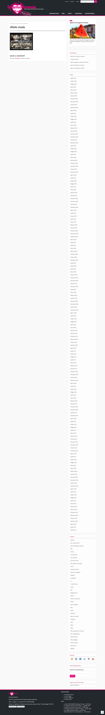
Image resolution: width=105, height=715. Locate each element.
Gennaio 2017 (73, 368)
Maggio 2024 (73, 151)
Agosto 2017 (73, 348)
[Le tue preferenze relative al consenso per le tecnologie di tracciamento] (102, 712)
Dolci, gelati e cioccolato (76, 563)
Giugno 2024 (73, 148)
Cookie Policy (21, 706)
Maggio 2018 (73, 321)
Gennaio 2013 (73, 509)
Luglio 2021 (73, 242)
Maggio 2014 (73, 462)
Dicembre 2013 (74, 477)
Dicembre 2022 (74, 198)
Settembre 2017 (74, 345)
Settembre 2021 (74, 236)
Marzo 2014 (73, 468)
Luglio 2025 (73, 113)
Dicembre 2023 (74, 163)
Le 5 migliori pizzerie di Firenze (71, 710)
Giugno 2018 (73, 318)
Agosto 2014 (73, 453)
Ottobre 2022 (73, 204)
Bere (63, 13)
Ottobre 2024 (73, 139)
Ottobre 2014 (73, 448)
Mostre (72, 595)
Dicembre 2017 (74, 336)
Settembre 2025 (74, 107)
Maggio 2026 (73, 84)
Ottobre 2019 (73, 283)
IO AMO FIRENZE (13, 693)
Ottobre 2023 (73, 169)
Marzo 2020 (73, 272)
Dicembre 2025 (74, 98)
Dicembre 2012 (74, 512)
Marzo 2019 (73, 292)
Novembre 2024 (74, 137)
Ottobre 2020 (73, 257)
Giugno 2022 (73, 216)
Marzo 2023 (73, 189)
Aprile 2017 (73, 360)
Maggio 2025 (73, 119)
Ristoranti (72, 613)
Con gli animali (73, 554)
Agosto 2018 (73, 313)
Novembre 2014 (74, 445)
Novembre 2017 (74, 339)
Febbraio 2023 (73, 192)
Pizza (71, 607)
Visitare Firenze (89, 13)
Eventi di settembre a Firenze (77, 65)
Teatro (71, 625)
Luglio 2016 (73, 386)
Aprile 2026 (73, 87)
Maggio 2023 (73, 184)
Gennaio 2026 (73, 95)
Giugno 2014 (73, 459)
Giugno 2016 (73, 389)
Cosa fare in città (74, 560)
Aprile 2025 (73, 122)
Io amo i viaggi (67, 696)
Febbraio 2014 (73, 471)
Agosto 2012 (73, 524)
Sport (71, 622)
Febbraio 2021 (73, 251)
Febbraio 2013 (73, 506)
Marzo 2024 (73, 157)
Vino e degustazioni (75, 634)
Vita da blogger (73, 639)
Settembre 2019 (74, 286)
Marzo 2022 (73, 222)
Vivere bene (78, 13)
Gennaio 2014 (73, 474)
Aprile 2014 (73, 465)
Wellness (72, 648)
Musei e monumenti (75, 598)
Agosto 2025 (73, 110)
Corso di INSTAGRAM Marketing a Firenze (74, 704)
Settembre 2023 (74, 172)
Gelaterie (72, 575)
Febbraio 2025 (73, 128)
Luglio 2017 (73, 351)
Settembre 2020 (74, 260)
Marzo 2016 (73, 398)
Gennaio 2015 (73, 439)
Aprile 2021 (73, 245)
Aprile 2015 (73, 430)
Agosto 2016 (73, 383)
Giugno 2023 (73, 181)
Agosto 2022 (73, 210)
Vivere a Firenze (74, 642)
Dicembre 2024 (74, 134)
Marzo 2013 (73, 503)
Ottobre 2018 (73, 307)
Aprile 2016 (73, 395)
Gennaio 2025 (73, 131)
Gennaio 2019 (73, 298)
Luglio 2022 (73, 213)
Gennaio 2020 (73, 274)
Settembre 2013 (74, 486)
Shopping (72, 619)
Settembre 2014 (74, 450)
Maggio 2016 (73, 392)
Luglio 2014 (73, 456)
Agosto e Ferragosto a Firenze (79, 22)
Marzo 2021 (73, 248)
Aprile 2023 (73, 186)
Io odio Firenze (73, 584)
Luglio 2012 (73, 527)
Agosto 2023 (73, 175)
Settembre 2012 (74, 521)
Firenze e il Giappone (75, 572)
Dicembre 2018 (74, 301)
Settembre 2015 (74, 415)
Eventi (70, 13)
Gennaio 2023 (73, 195)
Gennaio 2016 (73, 404)
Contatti (77, 1)
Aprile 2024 (73, 154)
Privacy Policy (13, 706)
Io (70, 581)
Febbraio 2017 (73, 365)
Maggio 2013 (73, 497)
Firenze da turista (74, 569)
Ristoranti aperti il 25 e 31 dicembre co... (73, 711)
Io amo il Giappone (68, 697)
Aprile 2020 (73, 269)
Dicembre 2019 (74, 277)
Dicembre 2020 (74, 254)
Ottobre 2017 (73, 342)
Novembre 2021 (74, 233)
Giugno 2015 (73, 424)
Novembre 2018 (74, 304)
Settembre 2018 (74, 310)
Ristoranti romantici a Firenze (77, 56)
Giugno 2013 (73, 494)
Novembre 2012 (74, 515)
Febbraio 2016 (73, 401)
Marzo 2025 (73, 125)
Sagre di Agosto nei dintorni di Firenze (79, 62)
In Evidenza (73, 578)
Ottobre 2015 (73, 412)
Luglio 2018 (73, 316)
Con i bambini (73, 557)
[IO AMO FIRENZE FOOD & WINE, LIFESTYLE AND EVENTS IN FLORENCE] (9, 14)
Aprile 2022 (73, 219)
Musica (72, 601)
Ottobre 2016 (73, 377)
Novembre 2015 (74, 409)
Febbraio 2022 (73, 225)
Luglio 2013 (73, 492)
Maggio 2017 (73, 357)
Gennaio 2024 (73, 160)
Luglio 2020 (73, 263)
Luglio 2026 (73, 78)
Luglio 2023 (73, 178)
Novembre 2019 (74, 280)
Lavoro (72, 587)
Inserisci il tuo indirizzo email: (77, 669)
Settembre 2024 (74, 142)
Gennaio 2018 (73, 333)
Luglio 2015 (73, 421)
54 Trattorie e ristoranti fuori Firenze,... (73, 705)
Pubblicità (72, 1)
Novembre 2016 (74, 374)
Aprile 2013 (73, 500)
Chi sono (67, 1)
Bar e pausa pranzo (74, 543)
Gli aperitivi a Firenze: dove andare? (72, 707)
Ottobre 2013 (73, 483)
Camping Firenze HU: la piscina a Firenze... (74, 708)
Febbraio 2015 (73, 436)
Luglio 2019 (73, 289)
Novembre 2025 (74, 101)
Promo (72, 610)
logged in (18, 58)
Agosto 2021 (73, 239)
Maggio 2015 (73, 427)
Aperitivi (72, 540)
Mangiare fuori (54, 13)
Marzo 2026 (73, 90)
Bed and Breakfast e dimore (77, 546)
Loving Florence (68, 699)
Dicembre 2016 (74, 371)
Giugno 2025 (73, 116)
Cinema (72, 551)
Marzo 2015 (73, 433)
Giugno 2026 (73, 81)
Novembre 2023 (74, 166)
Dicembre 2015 (74, 406)
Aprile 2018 (73, 324)
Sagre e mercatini (74, 616)
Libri (71, 590)
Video (71, 628)
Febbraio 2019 (73, 295)
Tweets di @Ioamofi (74, 685)
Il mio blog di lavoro (69, 694)
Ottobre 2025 (73, 104)
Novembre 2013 (74, 480)
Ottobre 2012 (73, 518)
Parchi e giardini (74, 604)
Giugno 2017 (73, 354)
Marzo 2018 (73, 327)
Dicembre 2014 (74, 442)
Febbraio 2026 (73, 93)
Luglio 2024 (73, 145)
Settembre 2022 (74, 207)
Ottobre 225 (73, 530)
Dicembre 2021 (74, 230)
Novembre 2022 (74, 201)
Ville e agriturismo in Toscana (77, 631)
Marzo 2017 (73, 362)
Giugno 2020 (73, 266)
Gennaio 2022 (73, 228)
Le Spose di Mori (74, 59)
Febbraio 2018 (73, 330)
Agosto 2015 (73, 418)
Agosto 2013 (73, 489)
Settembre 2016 (74, 380)
